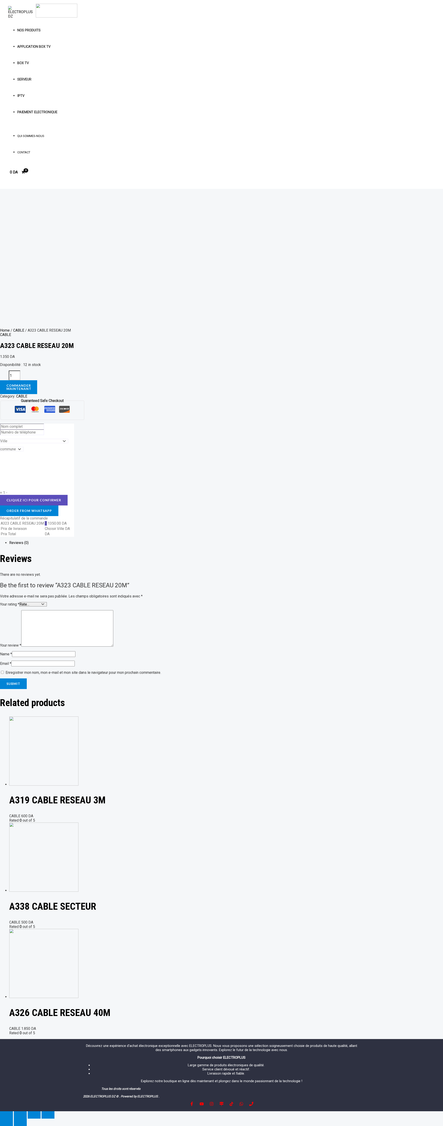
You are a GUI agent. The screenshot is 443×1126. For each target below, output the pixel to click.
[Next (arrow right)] (20, 1122)
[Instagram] (212, 1104)
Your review (10, 645)
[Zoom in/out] (48, 1115)
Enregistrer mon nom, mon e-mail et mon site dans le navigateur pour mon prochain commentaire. (83, 672)
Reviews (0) (19, 543)
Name (6, 654)
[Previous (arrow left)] (6, 1122)
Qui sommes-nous (30, 136)
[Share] (20, 1115)
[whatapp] (241, 1104)
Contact (23, 152)
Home (5, 330)
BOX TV (23, 63)
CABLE (18, 330)
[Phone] (251, 1104)
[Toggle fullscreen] (34, 1115)
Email (5, 663)
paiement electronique (37, 112)
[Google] (221, 1104)
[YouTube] (202, 1104)
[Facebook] (192, 1104)
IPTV (20, 96)
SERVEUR (24, 79)
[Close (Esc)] (6, 1115)
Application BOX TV (34, 47)
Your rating (9, 604)
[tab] (85, 543)
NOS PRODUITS (29, 30)
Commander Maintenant (18, 387)
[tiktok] (231, 1104)
